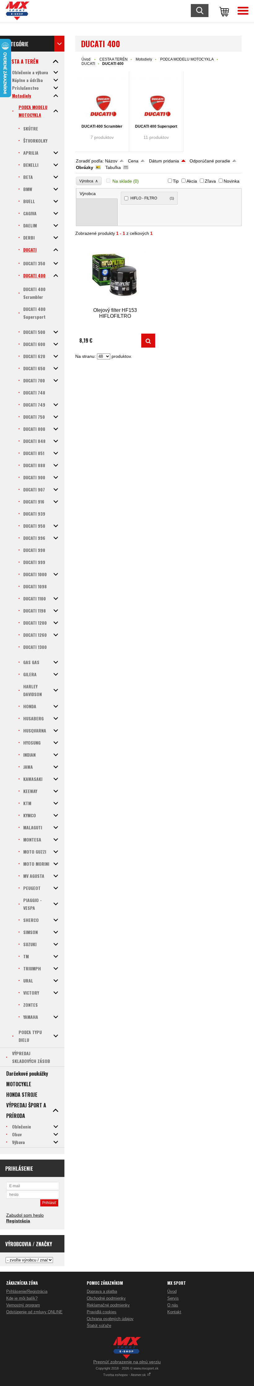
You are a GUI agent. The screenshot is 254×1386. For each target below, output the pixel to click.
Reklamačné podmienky (108, 1305)
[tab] (97, 194)
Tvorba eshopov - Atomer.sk (125, 1375)
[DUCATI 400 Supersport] (156, 98)
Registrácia (18, 1220)
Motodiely (144, 59)
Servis (173, 1298)
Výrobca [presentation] (88, 193)
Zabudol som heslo (25, 1215)
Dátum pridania (164, 160)
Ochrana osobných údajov (110, 1318)
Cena (133, 160)
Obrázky (84, 167)
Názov (111, 160)
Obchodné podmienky (106, 1298)
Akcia (191, 181)
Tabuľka (113, 167)
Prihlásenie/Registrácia (26, 1291)
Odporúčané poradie (210, 160)
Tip (176, 181)
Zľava (210, 181)
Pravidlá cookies (101, 1312)
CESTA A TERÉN (113, 59)
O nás (172, 1305)
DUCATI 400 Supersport (156, 126)
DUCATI (88, 64)
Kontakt (174, 1312)
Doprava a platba (102, 1291)
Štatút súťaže (99, 1325)
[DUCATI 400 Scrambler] (102, 98)
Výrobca (88, 181)
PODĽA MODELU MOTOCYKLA (187, 59)
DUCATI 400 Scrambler (101, 126)
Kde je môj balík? (21, 1298)
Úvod (85, 59)
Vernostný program (23, 1305)
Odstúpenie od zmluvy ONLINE (34, 1312)
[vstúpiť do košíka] (223, 11)
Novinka (231, 181)
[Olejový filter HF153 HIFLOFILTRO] (115, 274)
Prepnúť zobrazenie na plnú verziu (127, 1361)
